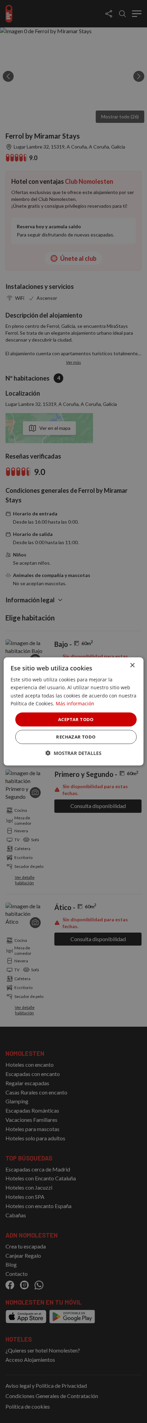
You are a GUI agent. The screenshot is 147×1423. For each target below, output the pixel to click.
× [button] (132, 665)
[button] (73, 753)
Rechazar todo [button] (75, 737)
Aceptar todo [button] (76, 719)
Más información (75, 703)
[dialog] (74, 711)
